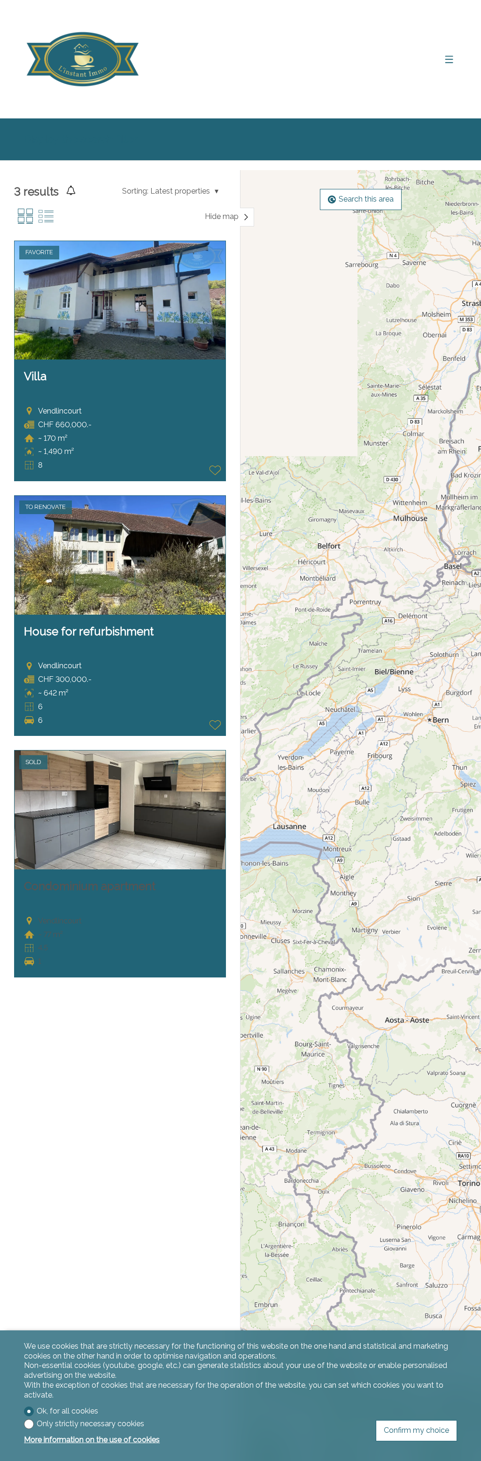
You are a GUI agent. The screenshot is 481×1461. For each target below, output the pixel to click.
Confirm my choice (416, 1430)
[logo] (82, 59)
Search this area (366, 199)
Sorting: (135, 191)
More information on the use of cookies (92, 1439)
